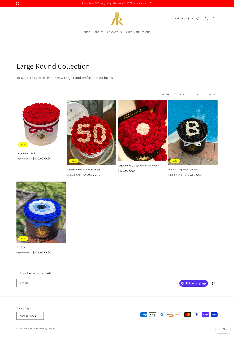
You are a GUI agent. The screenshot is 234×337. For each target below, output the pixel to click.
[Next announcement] (156, 3)
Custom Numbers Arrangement (83, 169)
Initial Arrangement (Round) (183, 169)
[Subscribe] (78, 283)
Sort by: (165, 94)
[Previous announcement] (78, 3)
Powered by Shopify (45, 328)
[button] (198, 19)
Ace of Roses (30, 328)
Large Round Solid (26, 153)
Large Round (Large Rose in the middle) (139, 165)
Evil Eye (20, 247)
